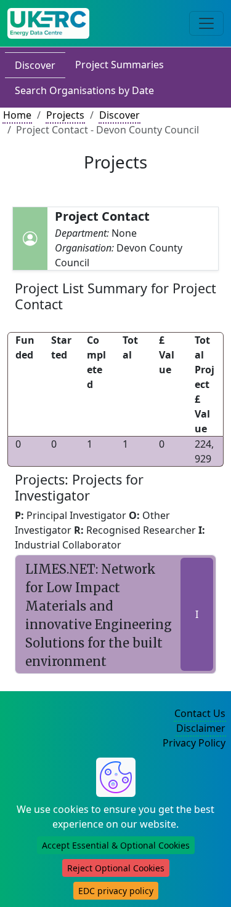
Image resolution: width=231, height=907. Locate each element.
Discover (35, 65)
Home (17, 115)
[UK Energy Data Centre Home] (48, 23)
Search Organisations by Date (84, 90)
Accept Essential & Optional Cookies (116, 845)
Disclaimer (200, 728)
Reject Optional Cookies (115, 868)
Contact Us (199, 713)
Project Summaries (119, 64)
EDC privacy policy (115, 891)
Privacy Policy (194, 743)
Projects (65, 115)
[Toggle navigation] (206, 23)
